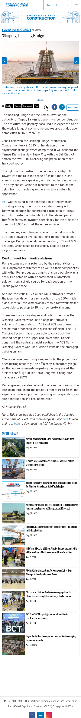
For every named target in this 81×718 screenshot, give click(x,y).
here (65, 419)
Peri (36, 106)
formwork (27, 106)
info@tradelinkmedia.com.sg (43, 701)
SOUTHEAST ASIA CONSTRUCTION (16, 30)
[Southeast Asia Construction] (22, 5)
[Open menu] (76, 5)
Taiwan (18, 106)
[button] (57, 5)
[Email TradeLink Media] (67, 5)
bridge (9, 106)
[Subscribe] (48, 5)
